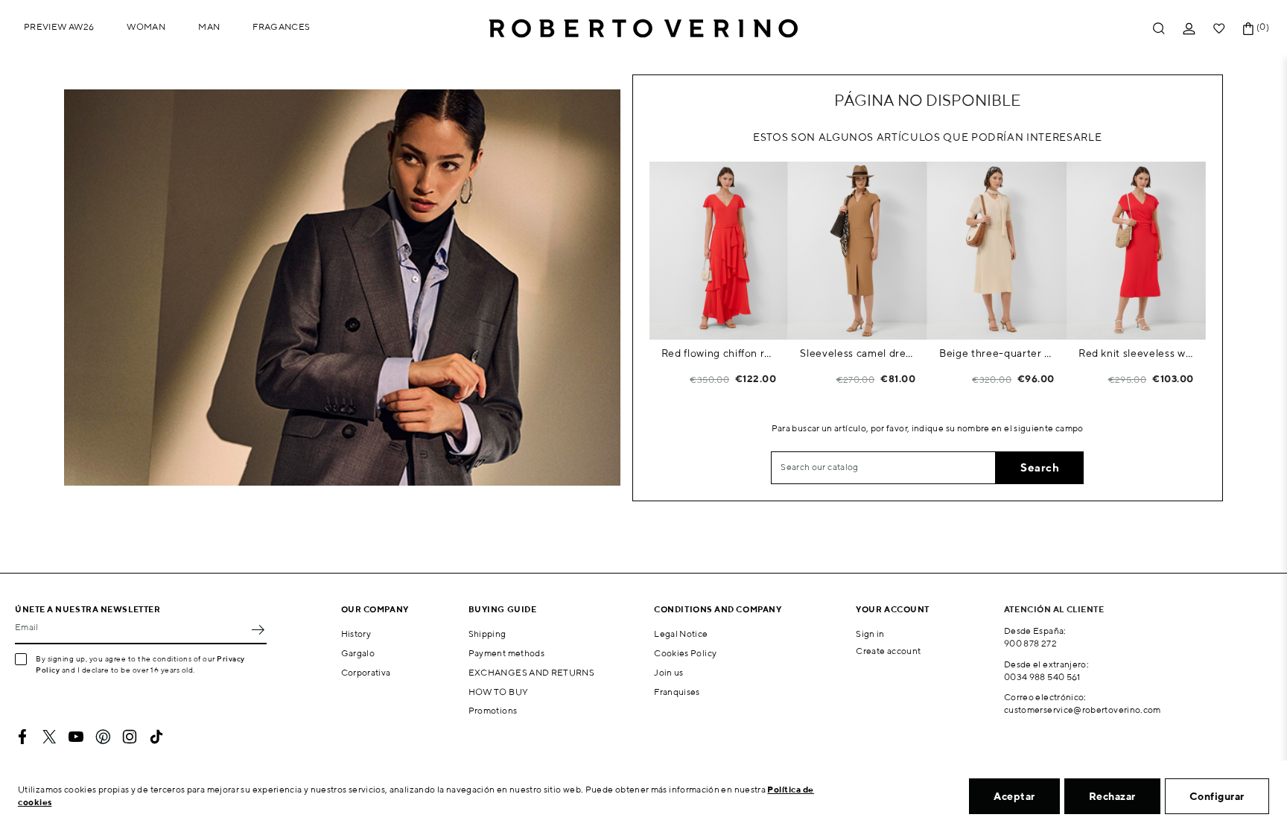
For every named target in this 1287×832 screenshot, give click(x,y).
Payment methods (506, 652)
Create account (888, 650)
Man (209, 26)
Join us (669, 672)
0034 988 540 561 (1042, 676)
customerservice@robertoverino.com (1082, 709)
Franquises (677, 691)
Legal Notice (681, 633)
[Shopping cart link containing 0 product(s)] (1248, 28)
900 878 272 (1030, 643)
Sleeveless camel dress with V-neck (857, 353)
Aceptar (1014, 796)
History (356, 633)
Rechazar (1112, 796)
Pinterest (102, 736)
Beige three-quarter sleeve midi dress (997, 353)
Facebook (22, 736)
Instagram (129, 736)
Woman (146, 26)
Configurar (1217, 796)
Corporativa (366, 672)
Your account (893, 609)
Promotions (493, 710)
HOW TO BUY (498, 691)
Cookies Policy (685, 652)
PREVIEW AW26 (59, 26)
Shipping (487, 633)
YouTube (76, 736)
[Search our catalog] (1159, 28)
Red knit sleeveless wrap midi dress (1136, 353)
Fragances (281, 26)
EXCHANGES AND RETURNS (531, 672)
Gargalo (358, 652)
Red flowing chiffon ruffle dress (719, 353)
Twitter (49, 736)
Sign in (870, 633)
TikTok (156, 736)
